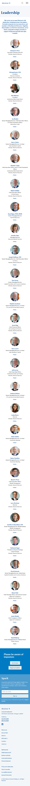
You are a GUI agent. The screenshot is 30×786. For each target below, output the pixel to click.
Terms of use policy (6, 769)
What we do (4, 730)
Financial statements (6, 761)
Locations (4, 741)
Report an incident (15, 668)
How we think (5, 733)
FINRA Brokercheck (6, 752)
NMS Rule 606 (5, 749)
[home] (5, 3)
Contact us (4, 744)
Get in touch (15, 663)
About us (4, 735)
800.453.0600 (5, 720)
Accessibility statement (7, 772)
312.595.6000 (5, 719)
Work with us (4, 738)
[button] (27, 3)
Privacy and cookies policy (7, 766)
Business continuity (6, 755)
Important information (7, 775)
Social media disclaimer (7, 758)
